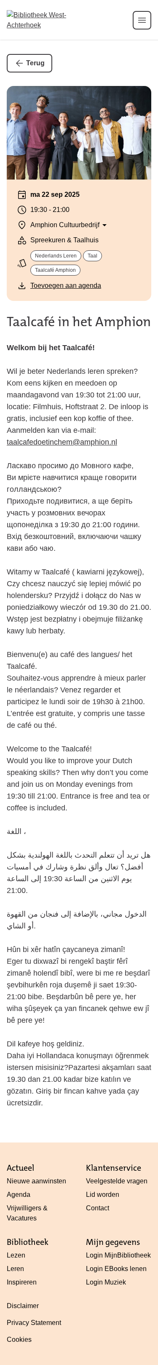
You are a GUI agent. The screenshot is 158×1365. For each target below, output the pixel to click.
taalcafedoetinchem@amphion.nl (62, 442)
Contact (97, 1208)
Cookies (19, 1339)
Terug (35, 63)
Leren (15, 1268)
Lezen (16, 1255)
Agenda (18, 1194)
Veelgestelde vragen (116, 1181)
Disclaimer (23, 1305)
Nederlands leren (56, 256)
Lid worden (102, 1194)
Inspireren (22, 1282)
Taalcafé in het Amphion (79, 321)
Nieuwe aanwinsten (36, 1181)
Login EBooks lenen (116, 1268)
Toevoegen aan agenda (65, 285)
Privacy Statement (34, 1322)
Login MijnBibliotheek (118, 1255)
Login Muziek (106, 1282)
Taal (92, 256)
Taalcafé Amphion (55, 270)
